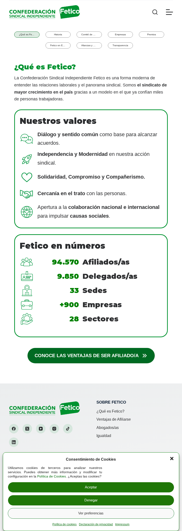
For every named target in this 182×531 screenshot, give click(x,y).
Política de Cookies (51, 476)
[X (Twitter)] (27, 428)
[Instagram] (54, 428)
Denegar (91, 500)
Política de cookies (64, 524)
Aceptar (91, 487)
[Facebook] (13, 428)
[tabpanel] (91, 210)
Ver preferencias (91, 513)
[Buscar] (155, 12)
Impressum (122, 524)
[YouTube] (41, 428)
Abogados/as (107, 428)
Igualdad (103, 436)
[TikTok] (68, 428)
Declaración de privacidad (96, 524)
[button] (171, 458)
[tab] (27, 35)
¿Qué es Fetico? (110, 411)
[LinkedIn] (13, 442)
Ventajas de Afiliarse (113, 419)
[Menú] (169, 12)
